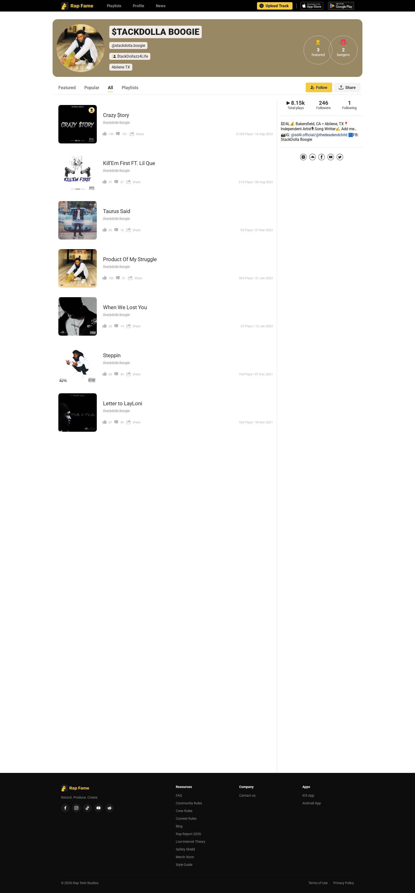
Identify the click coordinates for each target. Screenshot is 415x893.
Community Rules (189, 803)
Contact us (247, 795)
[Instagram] (303, 157)
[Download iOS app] (312, 6)
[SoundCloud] (312, 157)
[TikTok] (87, 808)
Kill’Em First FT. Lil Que (129, 163)
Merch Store (185, 857)
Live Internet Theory (190, 842)
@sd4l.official (302, 135)
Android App (311, 803)
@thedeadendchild (331, 135)
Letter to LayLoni (122, 403)
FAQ (179, 795)
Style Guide (184, 865)
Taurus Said (116, 211)
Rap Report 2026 (188, 834)
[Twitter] (339, 157)
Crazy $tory (116, 115)
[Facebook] (321, 157)
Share (350, 87)
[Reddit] (109, 808)
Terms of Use (318, 883)
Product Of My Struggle (130, 259)
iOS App (308, 795)
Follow (321, 87)
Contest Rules (186, 818)
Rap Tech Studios (85, 883)
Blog (179, 826)
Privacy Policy (343, 883)
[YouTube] (330, 157)
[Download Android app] (341, 6)
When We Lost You (125, 307)
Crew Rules (184, 811)
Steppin (112, 355)
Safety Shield (185, 849)
